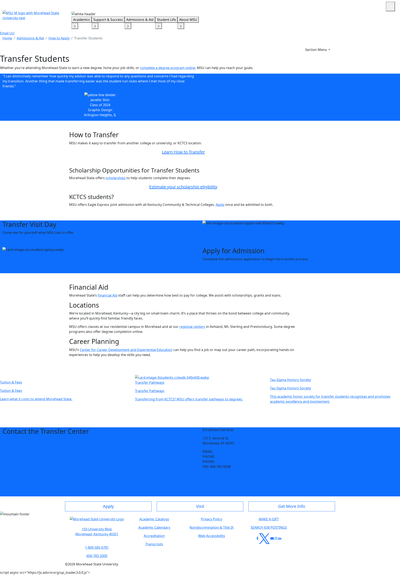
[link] (203, 477)
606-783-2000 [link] (226, 456)
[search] (390, 6)
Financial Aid (107, 295)
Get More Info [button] (291, 506)
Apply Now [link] (210, 267)
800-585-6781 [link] (226, 461)
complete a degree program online (167, 67)
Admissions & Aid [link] (30, 38)
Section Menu (316, 49)
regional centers (192, 326)
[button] (203, 477)
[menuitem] (7, 38)
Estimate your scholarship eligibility (183, 187)
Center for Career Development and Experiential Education (126, 349)
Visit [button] (200, 506)
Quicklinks (328, 6)
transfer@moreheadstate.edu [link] (237, 451)
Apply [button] (108, 506)
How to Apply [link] (59, 38)
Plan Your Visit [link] (13, 241)
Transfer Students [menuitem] (88, 38)
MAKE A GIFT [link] (269, 519)
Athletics (375, 6)
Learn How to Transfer (183, 152)
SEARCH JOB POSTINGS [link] (269, 527)
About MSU (188, 19)
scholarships (116, 178)
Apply (220, 204)
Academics (81, 19)
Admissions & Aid (140, 19)
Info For (303, 6)
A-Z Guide (354, 6)
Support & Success (108, 19)
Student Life (166, 19)
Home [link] (7, 38)
